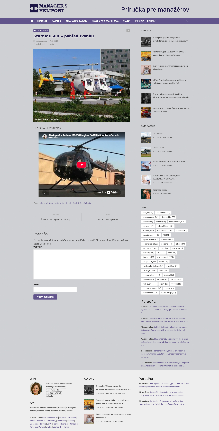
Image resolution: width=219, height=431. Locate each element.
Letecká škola (41, 30)
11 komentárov (166, 183)
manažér (181, 231)
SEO (44, 418)
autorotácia (163, 213)
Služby (127, 21)
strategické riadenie (153, 266)
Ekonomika (34, 424)
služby (163, 262)
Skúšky (49, 427)
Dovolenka (64, 427)
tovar (163, 271)
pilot (69, 203)
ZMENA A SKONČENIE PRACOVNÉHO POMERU (170, 162)
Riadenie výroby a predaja (105, 21)
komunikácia (176, 222)
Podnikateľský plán (60, 424)
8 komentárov (166, 194)
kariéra (161, 222)
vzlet (164, 284)
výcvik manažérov (152, 288)
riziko (172, 253)
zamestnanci (150, 293)
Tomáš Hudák (109, 393)
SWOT (49, 424)
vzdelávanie (149, 284)
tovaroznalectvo (151, 275)
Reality (32, 421)
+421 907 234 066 (54, 390)
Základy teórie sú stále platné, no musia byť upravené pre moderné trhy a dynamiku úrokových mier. (164, 330)
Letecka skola (41, 41)
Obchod (56, 427)
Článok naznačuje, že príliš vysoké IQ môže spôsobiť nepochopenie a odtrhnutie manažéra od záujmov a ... (165, 342)
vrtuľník (78, 203)
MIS (166, 235)
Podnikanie (61, 421)
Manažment (41, 21)
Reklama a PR (52, 418)
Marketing (34, 427)
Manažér (56, 21)
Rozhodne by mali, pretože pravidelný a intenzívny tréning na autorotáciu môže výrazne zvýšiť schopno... (163, 354)
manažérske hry (151, 235)
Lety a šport (158, 133)
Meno (36, 285)
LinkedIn (49, 396)
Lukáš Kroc (108, 421)
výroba (169, 288)
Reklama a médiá (160, 190)
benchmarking (150, 217)
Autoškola (72, 418)
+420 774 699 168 (53, 393)
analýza (148, 213)
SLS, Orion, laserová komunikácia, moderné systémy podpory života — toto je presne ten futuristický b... (164, 309)
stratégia (172, 266)
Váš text (37, 247)
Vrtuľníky (62, 418)
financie (148, 222)
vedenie (148, 279)
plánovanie (150, 248)
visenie (162, 279)
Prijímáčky (52, 421)
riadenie (148, 253)
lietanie (60, 203)
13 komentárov (166, 165)
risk (161, 253)
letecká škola (47, 203)
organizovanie (150, 239)
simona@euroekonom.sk (56, 387)
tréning (169, 275)
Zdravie (43, 424)
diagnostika (168, 217)
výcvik (88, 203)
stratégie (149, 271)
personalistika (150, 244)
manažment (164, 231)
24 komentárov (167, 137)
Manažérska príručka (38, 408)
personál (166, 244)
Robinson (148, 257)
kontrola (148, 226)
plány (164, 248)
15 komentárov (167, 151)
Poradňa (139, 21)
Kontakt (151, 21)
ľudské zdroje (168, 293)
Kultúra (42, 427)
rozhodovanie (165, 257)
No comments (120, 393)
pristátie (177, 248)
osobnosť (167, 239)
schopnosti (149, 262)
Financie (70, 421)
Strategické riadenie (76, 21)
